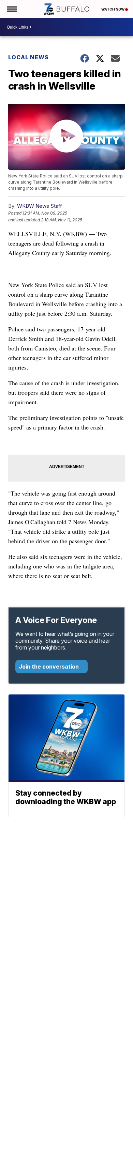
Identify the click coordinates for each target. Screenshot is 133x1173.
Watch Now (113, 9)
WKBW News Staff (39, 206)
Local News (28, 57)
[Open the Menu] (11, 9)
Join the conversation (49, 666)
